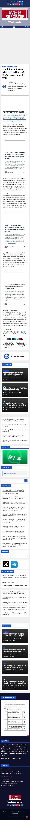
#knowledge (23, 86)
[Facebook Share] (7, 332)
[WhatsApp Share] (4, 332)
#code (9, 86)
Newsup (23, 811)
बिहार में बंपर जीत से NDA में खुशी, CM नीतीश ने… (13, 526)
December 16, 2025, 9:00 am (12, 669)
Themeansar (15, 813)
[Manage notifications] (27, 817)
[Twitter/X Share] (11, 332)
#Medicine (10, 88)
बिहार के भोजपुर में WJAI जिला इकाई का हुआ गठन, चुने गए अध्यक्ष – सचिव (14, 666)
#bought (19, 84)
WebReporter (15, 22)
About (10, 816)
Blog (14, 816)
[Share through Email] (21, 332)
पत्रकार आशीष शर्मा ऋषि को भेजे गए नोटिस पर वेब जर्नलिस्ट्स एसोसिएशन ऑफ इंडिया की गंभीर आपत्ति (14, 374)
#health (17, 86)
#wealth (19, 88)
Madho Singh (12, 82)
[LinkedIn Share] (24, 332)
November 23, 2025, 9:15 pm (12, 685)
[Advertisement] (15, 44)
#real (15, 88)
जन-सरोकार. (9, 66)
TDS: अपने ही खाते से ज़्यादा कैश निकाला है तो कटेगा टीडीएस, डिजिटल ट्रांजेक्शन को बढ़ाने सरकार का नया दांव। (10, 345)
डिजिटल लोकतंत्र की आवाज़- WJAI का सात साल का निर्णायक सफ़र (15, 389)
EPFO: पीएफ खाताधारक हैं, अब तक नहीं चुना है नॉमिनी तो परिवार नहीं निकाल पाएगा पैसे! (20, 344)
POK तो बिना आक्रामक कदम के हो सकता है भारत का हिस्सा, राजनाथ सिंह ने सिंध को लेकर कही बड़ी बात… (14, 405)
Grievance (22, 816)
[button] (25, 27)
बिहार (4, 663)
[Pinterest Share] (14, 332)
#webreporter (11, 90)
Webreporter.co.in (11, 473)
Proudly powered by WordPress (10, 811)
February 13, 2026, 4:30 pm (12, 638)
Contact (17, 816)
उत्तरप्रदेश (5, 632)
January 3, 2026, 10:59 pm (12, 653)
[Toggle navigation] (14, 27)
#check (24, 84)
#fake (13, 86)
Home (6, 816)
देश (12, 66)
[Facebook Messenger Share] (18, 332)
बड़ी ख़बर (15, 66)
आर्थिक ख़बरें (4, 66)
